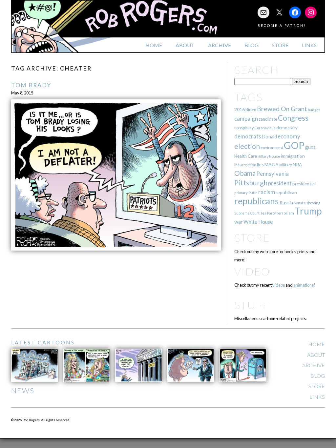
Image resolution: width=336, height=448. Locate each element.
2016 (239, 109)
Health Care (245, 156)
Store (280, 45)
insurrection (245, 164)
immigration (293, 156)
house (274, 156)
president (280, 183)
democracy (287, 127)
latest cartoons (43, 342)
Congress (293, 117)
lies (260, 164)
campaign (246, 118)
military (285, 165)
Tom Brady (31, 85)
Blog (251, 45)
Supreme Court (247, 213)
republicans (256, 201)
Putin (253, 192)
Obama (245, 173)
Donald (269, 136)
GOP (294, 145)
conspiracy (244, 127)
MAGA (271, 164)
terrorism (285, 213)
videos (278, 285)
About (185, 45)
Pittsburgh (250, 182)
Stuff (251, 304)
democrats (247, 136)
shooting (313, 203)
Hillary (263, 156)
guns (310, 147)
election (247, 146)
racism (266, 192)
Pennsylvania (272, 173)
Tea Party (268, 213)
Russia (286, 202)
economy (289, 136)
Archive (219, 45)
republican (286, 192)
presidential (304, 183)
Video (252, 271)
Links (309, 45)
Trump (308, 210)
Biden (250, 109)
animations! (304, 285)
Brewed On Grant (282, 108)
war (238, 221)
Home (153, 45)
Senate (300, 202)
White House (258, 222)
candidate (268, 119)
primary (241, 193)
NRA (297, 164)
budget (314, 109)
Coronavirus (265, 128)
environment (272, 147)
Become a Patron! (282, 25)
